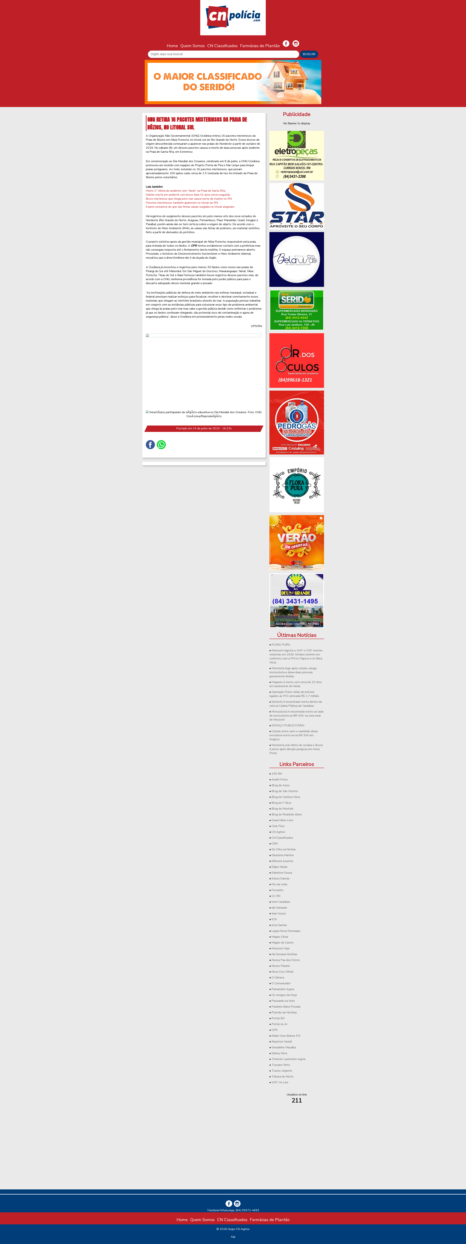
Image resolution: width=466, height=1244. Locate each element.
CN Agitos (278, 832)
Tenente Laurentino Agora (288, 1059)
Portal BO (278, 1018)
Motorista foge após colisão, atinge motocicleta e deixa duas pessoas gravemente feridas (293, 672)
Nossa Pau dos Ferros (286, 960)
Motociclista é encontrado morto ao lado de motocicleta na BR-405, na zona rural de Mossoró (296, 716)
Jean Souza (279, 913)
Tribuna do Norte (282, 1077)
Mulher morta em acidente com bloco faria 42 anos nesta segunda (188, 195)
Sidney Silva (279, 1053)
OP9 (275, 1030)
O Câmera (278, 978)
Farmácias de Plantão (260, 46)
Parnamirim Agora (283, 989)
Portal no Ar (279, 1024)
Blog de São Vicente (285, 791)
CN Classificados (222, 46)
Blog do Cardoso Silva (286, 797)
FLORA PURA (281, 645)
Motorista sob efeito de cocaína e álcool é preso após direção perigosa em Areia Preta (296, 749)
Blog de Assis (281, 785)
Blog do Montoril (282, 809)
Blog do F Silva (281, 803)
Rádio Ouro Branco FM (286, 1036)
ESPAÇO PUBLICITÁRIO (288, 725)
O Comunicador (281, 983)
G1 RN (276, 896)
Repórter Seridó (282, 1042)
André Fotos (280, 780)
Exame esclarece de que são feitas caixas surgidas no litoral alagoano (190, 207)
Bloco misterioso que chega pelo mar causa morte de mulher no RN (189, 199)
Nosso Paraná (280, 966)
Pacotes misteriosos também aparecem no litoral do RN (182, 203)
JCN (274, 919)
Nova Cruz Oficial (282, 972)
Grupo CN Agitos (239, 1229)
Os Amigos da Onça (284, 995)
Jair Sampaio (279, 908)
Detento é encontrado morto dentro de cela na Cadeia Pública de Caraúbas (295, 704)
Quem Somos (192, 46)
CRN (275, 844)
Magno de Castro (283, 943)
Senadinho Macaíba (284, 1047)
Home (172, 46)
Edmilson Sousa (282, 873)
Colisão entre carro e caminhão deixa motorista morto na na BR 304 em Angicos (293, 735)
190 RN (277, 774)
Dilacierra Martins (283, 855)
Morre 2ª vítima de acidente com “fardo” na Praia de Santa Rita (185, 191)
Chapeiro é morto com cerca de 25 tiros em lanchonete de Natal (295, 684)
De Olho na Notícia (284, 849)
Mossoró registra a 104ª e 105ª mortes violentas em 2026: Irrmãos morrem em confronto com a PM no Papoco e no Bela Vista (296, 656)
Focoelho (277, 890)
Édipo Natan (279, 867)
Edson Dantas (281, 879)
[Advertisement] (296, 1161)
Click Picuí (278, 826)
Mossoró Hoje (281, 948)
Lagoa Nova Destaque (286, 931)
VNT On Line (280, 1082)
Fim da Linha (279, 884)
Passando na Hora (283, 1001)
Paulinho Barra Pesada (286, 1007)
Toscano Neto (281, 1065)
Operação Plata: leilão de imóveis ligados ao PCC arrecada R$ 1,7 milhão (294, 694)
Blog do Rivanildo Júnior (287, 814)
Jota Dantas (279, 925)
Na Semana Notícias (284, 954)
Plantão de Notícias (284, 1012)
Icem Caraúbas (281, 902)
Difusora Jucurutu (282, 861)
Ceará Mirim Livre (282, 820)
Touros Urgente (282, 1071)
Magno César (280, 937)
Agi (233, 1237)
